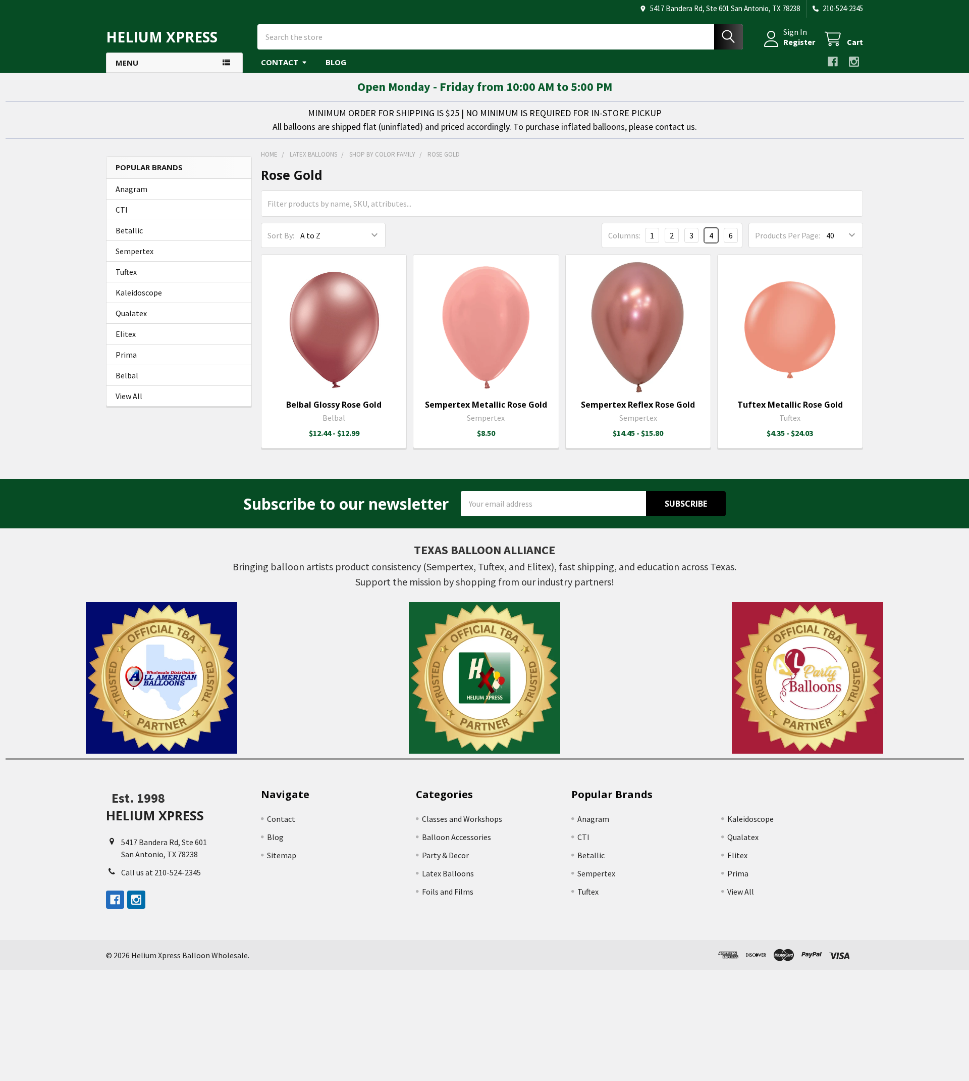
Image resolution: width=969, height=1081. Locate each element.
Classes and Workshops (462, 819)
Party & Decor (445, 855)
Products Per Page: (787, 235)
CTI (122, 210)
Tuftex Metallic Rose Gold (790, 404)
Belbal (127, 375)
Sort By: (280, 235)
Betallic (129, 230)
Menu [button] (127, 63)
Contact (279, 62)
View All (129, 396)
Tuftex (126, 272)
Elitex (126, 334)
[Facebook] (833, 62)
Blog (336, 62)
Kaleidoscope (139, 292)
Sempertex (134, 251)
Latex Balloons (448, 873)
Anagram (131, 189)
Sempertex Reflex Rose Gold (638, 404)
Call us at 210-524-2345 (161, 872)
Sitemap (281, 855)
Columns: (624, 235)
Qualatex (131, 313)
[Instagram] (854, 62)
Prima (126, 355)
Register (799, 42)
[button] (162, 678)
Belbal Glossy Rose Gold (334, 404)
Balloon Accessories (456, 837)
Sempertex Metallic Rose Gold (486, 404)
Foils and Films (447, 892)
